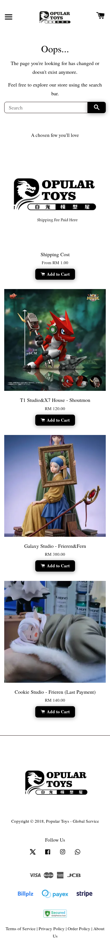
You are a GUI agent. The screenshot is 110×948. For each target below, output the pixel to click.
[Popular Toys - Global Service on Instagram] (63, 854)
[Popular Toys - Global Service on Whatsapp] (78, 854)
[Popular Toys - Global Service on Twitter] (33, 854)
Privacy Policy (52, 928)
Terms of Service (21, 928)
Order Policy (79, 928)
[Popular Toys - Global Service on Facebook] (48, 854)
